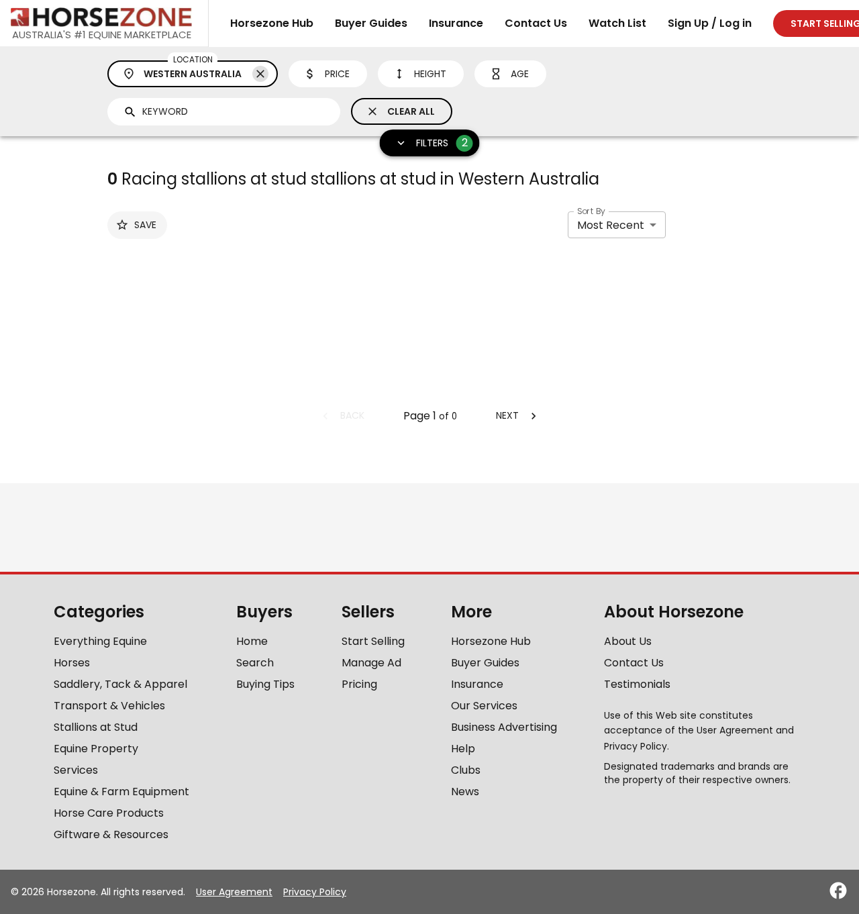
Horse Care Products (109, 813)
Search (255, 662)
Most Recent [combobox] (610, 225)
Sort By (591, 211)
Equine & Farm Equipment (121, 791)
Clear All (411, 111)
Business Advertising (504, 727)
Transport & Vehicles (109, 705)
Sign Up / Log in (710, 23)
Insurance (456, 23)
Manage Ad (371, 662)
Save (145, 225)
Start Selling (373, 641)
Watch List (617, 23)
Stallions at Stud (96, 727)
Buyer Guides (371, 23)
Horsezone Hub (271, 23)
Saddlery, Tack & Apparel (120, 684)
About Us (628, 641)
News (465, 791)
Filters (442, 142)
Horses (72, 662)
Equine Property (96, 748)
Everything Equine (100, 641)
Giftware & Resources (111, 834)
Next (507, 415)
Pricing (359, 684)
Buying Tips (265, 684)
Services (76, 770)
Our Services (484, 705)
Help (463, 748)
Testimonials (637, 684)
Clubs (466, 770)
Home (252, 641)
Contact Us (536, 23)
